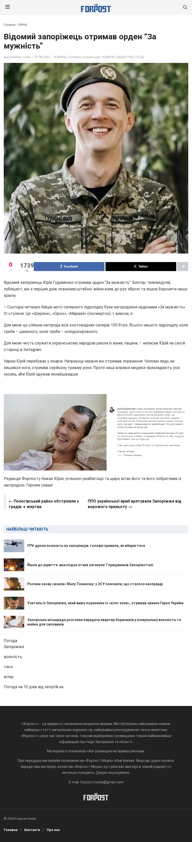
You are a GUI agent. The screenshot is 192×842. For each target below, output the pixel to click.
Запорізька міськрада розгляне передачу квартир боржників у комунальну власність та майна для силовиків (104, 622)
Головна (10, 25)
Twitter (143, 266)
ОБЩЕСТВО (125, 57)
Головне (74, 57)
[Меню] (7, 7)
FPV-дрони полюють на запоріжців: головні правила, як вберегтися (86, 546)
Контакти (32, 830)
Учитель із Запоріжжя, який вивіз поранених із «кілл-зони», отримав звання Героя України (105, 603)
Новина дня (91, 57)
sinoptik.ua (54, 686)
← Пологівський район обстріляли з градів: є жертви (44, 504)
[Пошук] (185, 7)
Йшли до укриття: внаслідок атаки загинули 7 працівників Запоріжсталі (90, 565)
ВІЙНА (22, 25)
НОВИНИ (108, 57)
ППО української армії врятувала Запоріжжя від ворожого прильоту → (134, 504)
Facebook (71, 266)
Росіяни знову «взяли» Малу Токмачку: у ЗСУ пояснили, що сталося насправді (95, 584)
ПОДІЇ (139, 57)
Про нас (53, 830)
